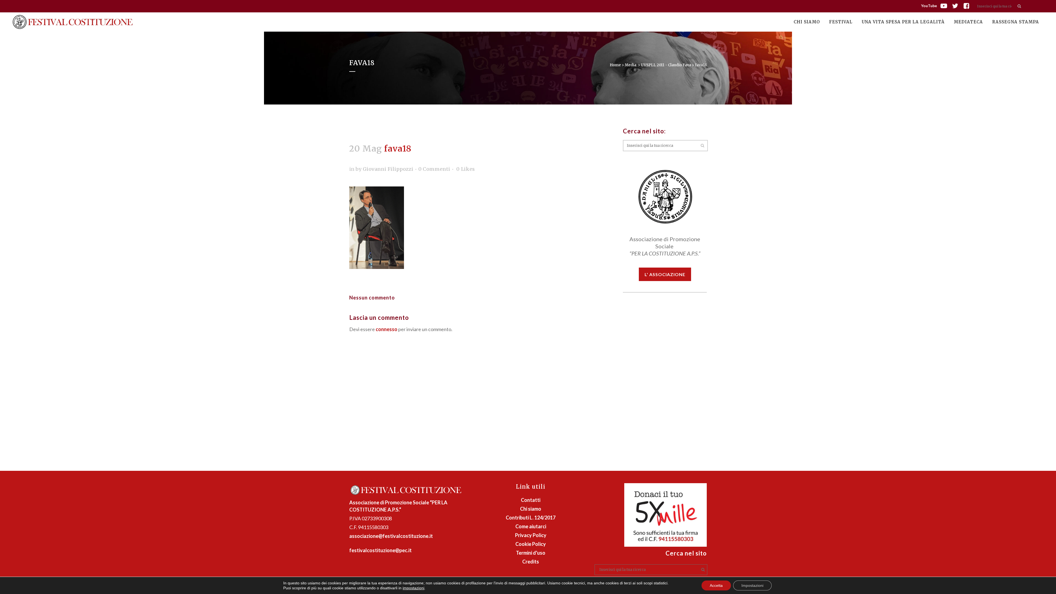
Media (630, 65)
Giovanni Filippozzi (388, 169)
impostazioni (413, 588)
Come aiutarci (530, 526)
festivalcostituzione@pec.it (380, 550)
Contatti (530, 500)
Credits (530, 562)
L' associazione (665, 274)
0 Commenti (434, 169)
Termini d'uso (530, 553)
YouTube (929, 5)
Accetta (716, 585)
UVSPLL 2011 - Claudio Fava (666, 65)
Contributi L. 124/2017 (531, 518)
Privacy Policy (530, 535)
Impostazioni (752, 585)
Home (615, 65)
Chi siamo (530, 509)
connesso (386, 329)
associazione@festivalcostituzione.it (391, 536)
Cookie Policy (530, 544)
